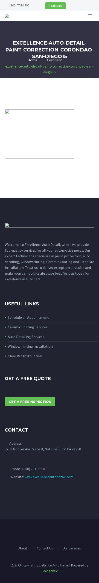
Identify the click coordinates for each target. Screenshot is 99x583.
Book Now (55, 6)
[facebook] (7, 495)
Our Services (72, 548)
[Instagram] (52, 532)
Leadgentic (49, 571)
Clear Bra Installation (25, 356)
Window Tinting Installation (30, 346)
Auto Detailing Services (26, 336)
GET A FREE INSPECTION (30, 402)
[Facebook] (46, 532)
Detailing (85, 23)
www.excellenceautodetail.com (49, 477)
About (60, 23)
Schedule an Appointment (28, 317)
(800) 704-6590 (19, 5)
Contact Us (45, 548)
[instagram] (16, 495)
